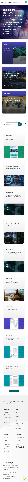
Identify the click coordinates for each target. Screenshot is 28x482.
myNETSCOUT (17, 2)
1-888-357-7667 (20, 438)
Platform (6, 412)
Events (17, 426)
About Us (6, 438)
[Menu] (26, 2)
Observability (7, 415)
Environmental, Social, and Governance (8, 444)
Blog (17, 412)
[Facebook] (22, 447)
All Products (7, 425)
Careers (6, 440)
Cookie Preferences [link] (7, 480)
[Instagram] (23, 447)
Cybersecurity (7, 417)
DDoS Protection (8, 420)
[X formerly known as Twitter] (18, 447)
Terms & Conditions (8, 462)
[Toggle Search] (23, 2)
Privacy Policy (6, 469)
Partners (6, 454)
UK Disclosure (6, 478)
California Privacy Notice (9, 476)
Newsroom (6, 451)
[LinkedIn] (16, 447)
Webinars (18, 428)
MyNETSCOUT (19, 423)
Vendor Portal (6, 471)
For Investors (7, 449)
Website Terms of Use (8, 464)
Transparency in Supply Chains (11, 467)
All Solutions (7, 422)
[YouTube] (20, 447)
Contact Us (18, 440)
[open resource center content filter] (25, 123)
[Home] (6, 2)
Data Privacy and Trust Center (10, 465)
